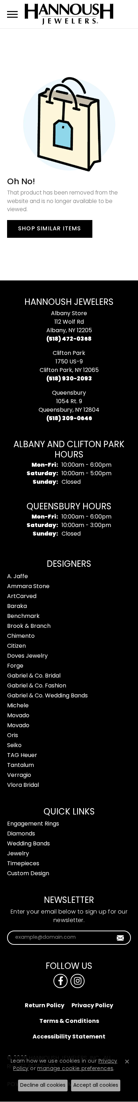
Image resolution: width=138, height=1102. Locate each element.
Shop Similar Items (49, 229)
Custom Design (28, 873)
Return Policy (44, 1006)
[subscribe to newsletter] (120, 937)
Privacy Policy (92, 1006)
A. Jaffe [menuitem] (17, 576)
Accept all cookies (95, 1085)
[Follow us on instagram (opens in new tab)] (77, 981)
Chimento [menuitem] (21, 636)
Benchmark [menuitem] (23, 616)
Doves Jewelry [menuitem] (27, 656)
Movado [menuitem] (18, 715)
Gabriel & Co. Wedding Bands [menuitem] (47, 696)
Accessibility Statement (69, 1037)
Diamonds (21, 834)
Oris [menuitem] (12, 735)
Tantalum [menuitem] (20, 765)
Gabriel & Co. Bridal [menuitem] (34, 676)
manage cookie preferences (75, 1069)
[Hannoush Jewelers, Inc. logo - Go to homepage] (69, 14)
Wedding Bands (28, 844)
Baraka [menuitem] (17, 606)
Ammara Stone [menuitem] (28, 586)
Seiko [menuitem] (14, 745)
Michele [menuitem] (18, 706)
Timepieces (23, 863)
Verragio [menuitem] (19, 775)
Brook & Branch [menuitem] (29, 626)
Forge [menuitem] (15, 666)
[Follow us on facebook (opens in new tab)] (60, 981)
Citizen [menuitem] (16, 646)
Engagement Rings (33, 824)
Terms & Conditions (69, 1021)
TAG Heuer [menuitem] (22, 755)
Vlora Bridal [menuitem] (23, 785)
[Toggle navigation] (12, 14)
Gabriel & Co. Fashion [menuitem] (36, 686)
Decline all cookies (42, 1085)
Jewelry (18, 854)
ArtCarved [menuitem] (21, 596)
